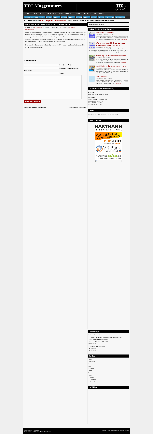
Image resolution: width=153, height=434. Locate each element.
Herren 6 (86, 17)
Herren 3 (64, 17)
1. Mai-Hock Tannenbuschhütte (96, 346)
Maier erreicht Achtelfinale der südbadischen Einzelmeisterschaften (47, 24)
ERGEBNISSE (102, 77)
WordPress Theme (28, 430)
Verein (34, 14)
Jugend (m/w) (110, 17)
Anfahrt (92, 377)
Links (60, 14)
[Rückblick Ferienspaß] (92, 35)
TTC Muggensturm (43, 5)
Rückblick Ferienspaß (105, 33)
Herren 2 (56, 17)
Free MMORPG (33, 431)
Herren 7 (94, 17)
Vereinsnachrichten (31, 17)
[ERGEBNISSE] (92, 79)
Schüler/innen (120, 17)
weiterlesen (124, 39)
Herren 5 (79, 17)
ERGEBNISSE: (92, 348)
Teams (42, 14)
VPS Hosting (40, 431)
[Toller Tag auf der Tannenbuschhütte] (92, 58)
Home (27, 14)
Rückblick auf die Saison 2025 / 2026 (111, 66)
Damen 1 (101, 17)
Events (42, 17)
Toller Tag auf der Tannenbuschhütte (111, 56)
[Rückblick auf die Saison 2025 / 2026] (92, 68)
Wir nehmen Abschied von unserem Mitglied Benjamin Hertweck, (110, 44)
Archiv (77, 14)
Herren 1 (49, 17)
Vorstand (92, 381)
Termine (68, 14)
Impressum (87, 14)
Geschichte (93, 379)
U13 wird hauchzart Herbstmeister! (77, 107)
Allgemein (49, 21)
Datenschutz (99, 14)
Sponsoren (51, 14)
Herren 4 (71, 17)
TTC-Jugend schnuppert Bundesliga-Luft (35, 107)
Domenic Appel (38, 27)
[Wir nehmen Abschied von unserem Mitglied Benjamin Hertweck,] (92, 45)
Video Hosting (47, 431)
